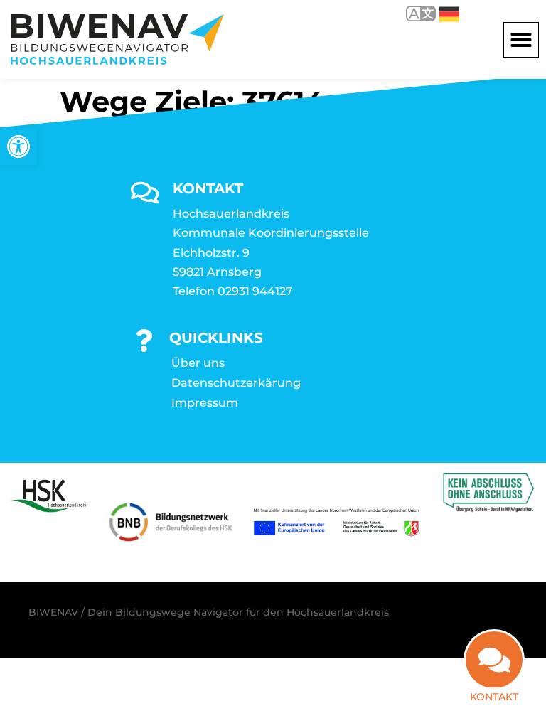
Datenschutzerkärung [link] (236, 383)
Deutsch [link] (439, 13)
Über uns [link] (198, 363)
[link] (18, 146)
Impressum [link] (204, 403)
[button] (521, 40)
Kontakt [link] (494, 696)
